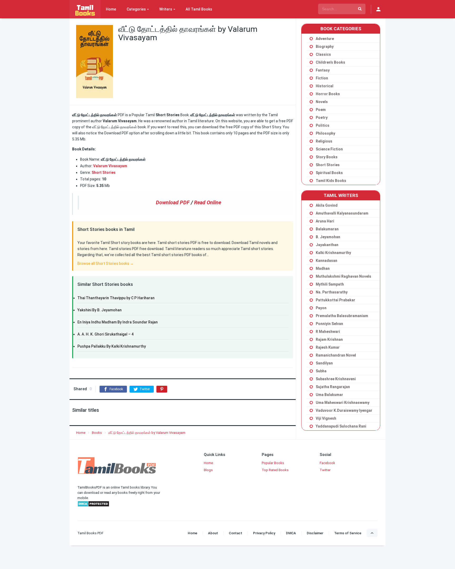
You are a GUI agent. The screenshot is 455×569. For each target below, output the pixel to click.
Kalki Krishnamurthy (333, 253)
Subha (321, 371)
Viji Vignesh (326, 418)
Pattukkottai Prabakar (335, 300)
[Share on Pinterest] (161, 389)
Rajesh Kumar (328, 347)
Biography (325, 46)
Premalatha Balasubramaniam (342, 316)
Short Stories (328, 165)
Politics (322, 125)
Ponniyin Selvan (329, 324)
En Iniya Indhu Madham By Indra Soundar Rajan (117, 322)
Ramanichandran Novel (336, 355)
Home (111, 9)
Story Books (327, 157)
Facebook (327, 463)
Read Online (207, 202)
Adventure (325, 39)
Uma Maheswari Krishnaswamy (342, 402)
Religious (324, 141)
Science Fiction (329, 149)
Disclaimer (315, 533)
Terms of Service (347, 533)
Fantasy (323, 70)
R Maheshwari (328, 331)
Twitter (325, 470)
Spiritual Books (329, 173)
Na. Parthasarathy (332, 292)
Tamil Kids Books (331, 181)
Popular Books (273, 463)
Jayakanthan (327, 245)
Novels (322, 102)
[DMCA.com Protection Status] (93, 506)
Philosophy (325, 133)
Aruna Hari (325, 221)
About (213, 533)
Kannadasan (326, 260)
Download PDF (173, 202)
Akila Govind (327, 205)
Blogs (208, 470)
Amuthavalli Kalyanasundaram (342, 213)
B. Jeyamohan (328, 237)
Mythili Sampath (330, 284)
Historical (324, 86)
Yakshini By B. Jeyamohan (99, 310)
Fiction (322, 78)
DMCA (291, 533)
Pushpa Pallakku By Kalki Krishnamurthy (111, 346)
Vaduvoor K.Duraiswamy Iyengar (344, 410)
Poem (321, 110)
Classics (323, 54)
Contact (235, 533)
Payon (321, 308)
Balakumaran (327, 229)
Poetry (322, 117)
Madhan (323, 268)
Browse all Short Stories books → (105, 263)
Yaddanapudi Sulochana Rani (341, 426)
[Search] (359, 9)
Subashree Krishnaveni (336, 379)
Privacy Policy (264, 533)
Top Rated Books (275, 470)
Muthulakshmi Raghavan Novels (343, 276)
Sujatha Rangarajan (333, 387)
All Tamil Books (199, 9)
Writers (165, 9)
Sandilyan (324, 363)
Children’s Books (330, 62)
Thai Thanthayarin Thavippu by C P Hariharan (116, 298)
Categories (136, 9)
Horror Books (328, 94)
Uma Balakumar (329, 395)
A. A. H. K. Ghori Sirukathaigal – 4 (105, 334)
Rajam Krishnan (329, 339)
